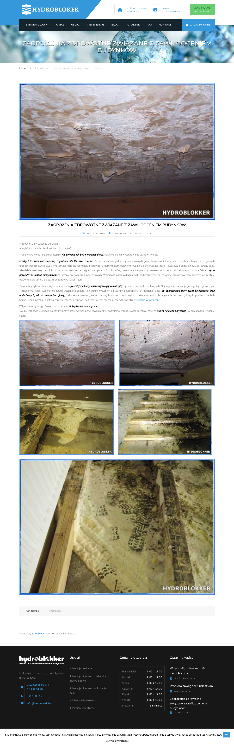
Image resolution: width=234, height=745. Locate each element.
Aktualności (56, 610)
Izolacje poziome (82, 668)
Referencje (95, 24)
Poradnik (133, 24)
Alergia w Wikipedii (147, 300)
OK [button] (226, 734)
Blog (115, 24)
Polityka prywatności (117, 740)
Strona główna (37, 24)
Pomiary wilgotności (83, 708)
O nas (60, 24)
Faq (149, 24)
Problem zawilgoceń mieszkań (191, 686)
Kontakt (165, 24)
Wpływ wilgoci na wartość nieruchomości (188, 671)
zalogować (38, 633)
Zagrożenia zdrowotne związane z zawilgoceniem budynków (188, 703)
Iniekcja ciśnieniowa (83, 700)
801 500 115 (34, 696)
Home (22, 68)
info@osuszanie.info (172, 11)
